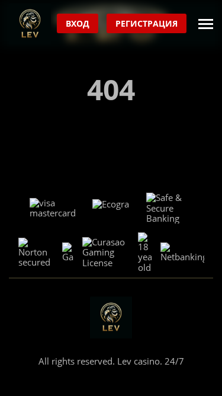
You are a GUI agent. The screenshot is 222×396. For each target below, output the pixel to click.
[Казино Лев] (30, 24)
